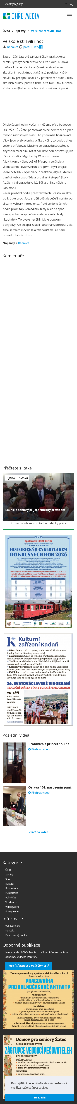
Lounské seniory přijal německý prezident (35, 510)
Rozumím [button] (39, 1097)
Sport (8, 879)
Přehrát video (40, 749)
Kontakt (10, 930)
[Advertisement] (38, 107)
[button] (49, 1087)
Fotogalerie (12, 911)
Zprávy (20, 31)
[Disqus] (38, 310)
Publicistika (11, 893)
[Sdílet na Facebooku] (41, 47)
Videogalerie (12, 906)
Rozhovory (11, 888)
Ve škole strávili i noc (46, 31)
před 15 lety (31, 47)
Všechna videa (38, 832)
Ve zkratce (11, 902)
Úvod (6, 31)
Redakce (13, 47)
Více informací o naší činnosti (28, 965)
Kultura (23, 478)
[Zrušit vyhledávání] (71, 4)
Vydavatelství (12, 926)
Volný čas (10, 897)
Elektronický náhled (16, 935)
